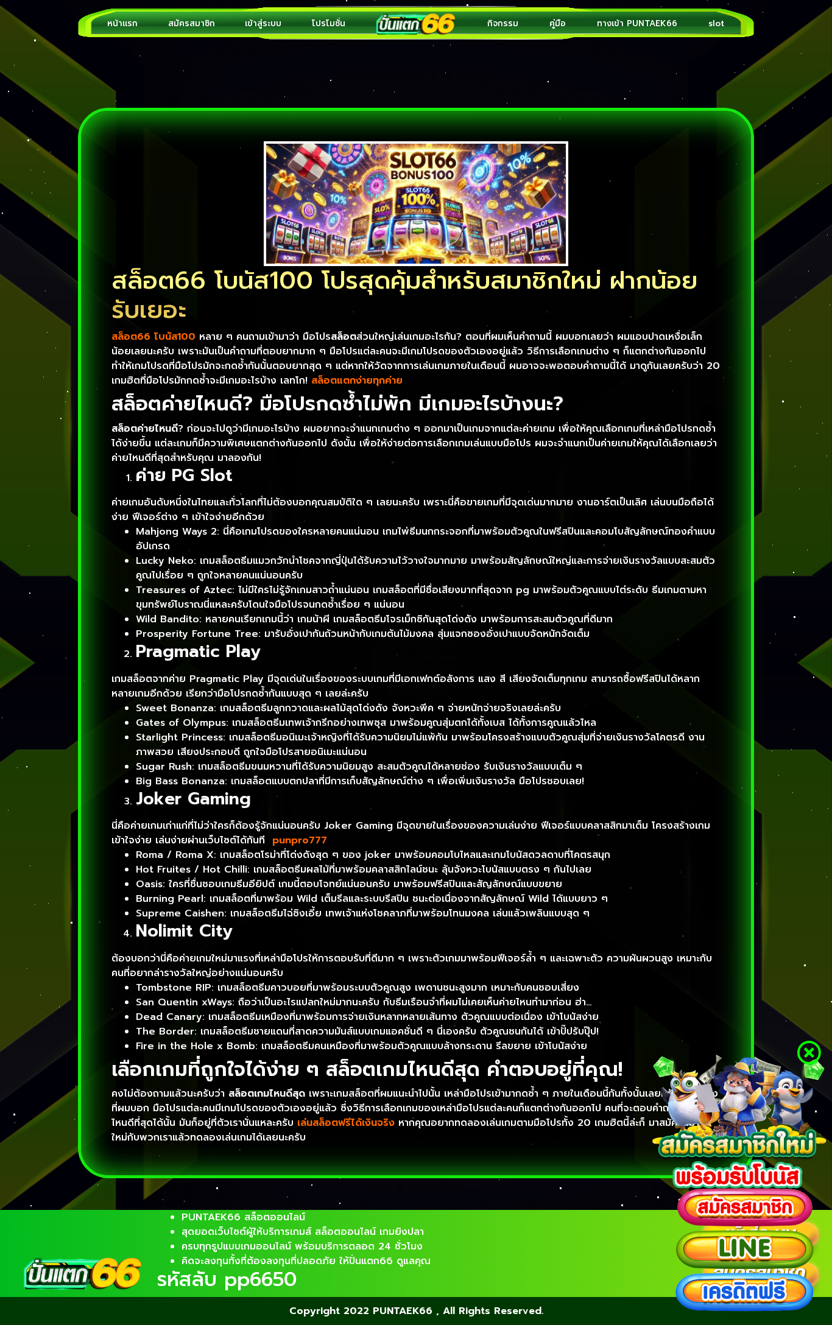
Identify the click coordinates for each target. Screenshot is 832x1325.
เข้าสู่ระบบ (263, 23)
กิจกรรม (502, 23)
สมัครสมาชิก (191, 23)
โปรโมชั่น (328, 23)
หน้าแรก (122, 23)
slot (716, 23)
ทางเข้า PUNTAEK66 (637, 23)
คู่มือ (557, 23)
